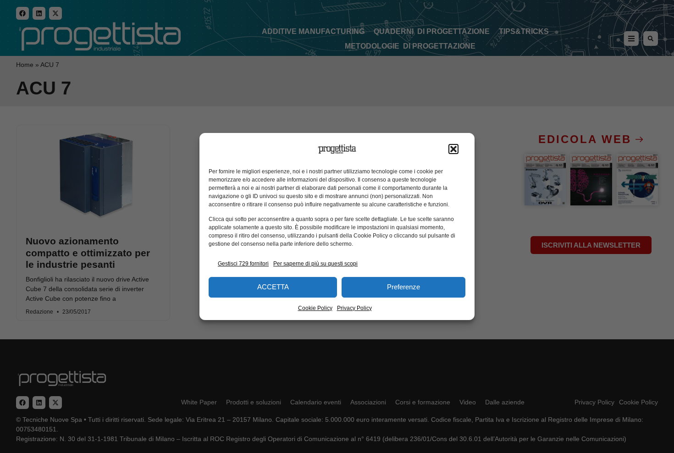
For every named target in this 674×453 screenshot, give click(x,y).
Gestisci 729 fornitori (243, 263)
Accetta (273, 287)
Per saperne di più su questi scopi (315, 263)
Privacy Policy (354, 308)
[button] (453, 149)
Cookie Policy (315, 308)
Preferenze (403, 287)
